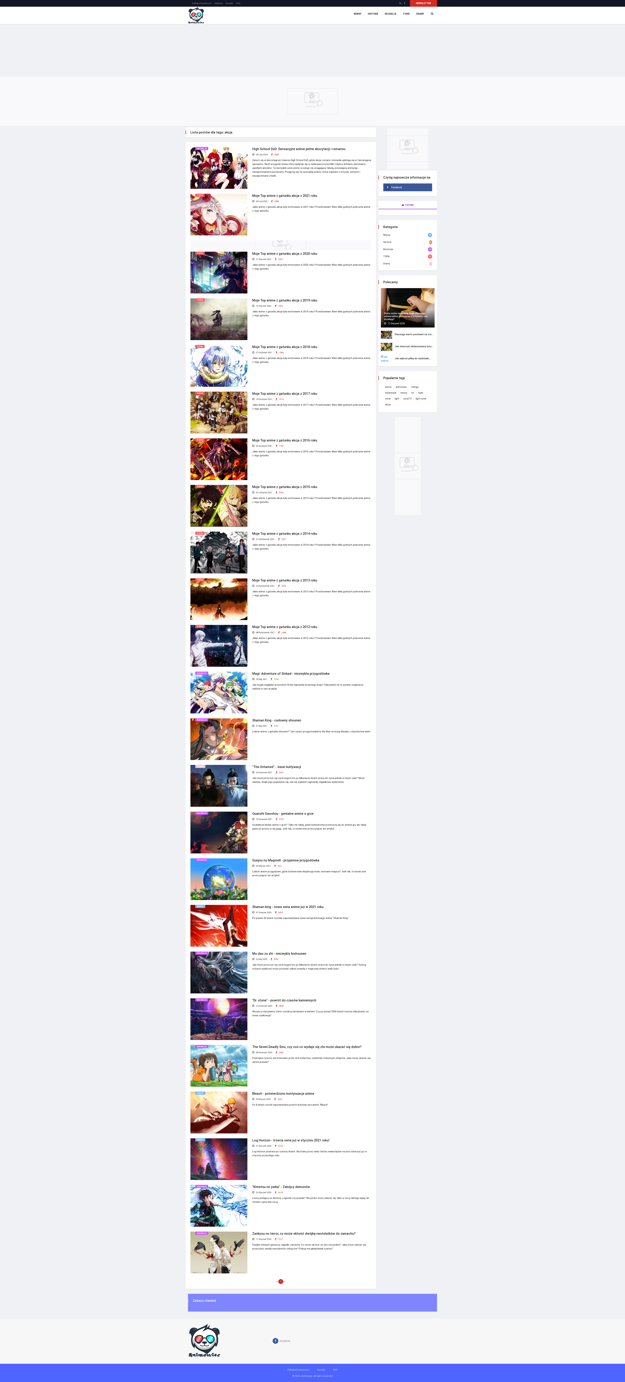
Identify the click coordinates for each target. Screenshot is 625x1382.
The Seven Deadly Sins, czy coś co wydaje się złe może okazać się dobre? (306, 1047)
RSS (238, 3)
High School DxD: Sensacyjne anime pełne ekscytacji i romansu (298, 149)
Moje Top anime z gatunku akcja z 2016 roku (284, 440)
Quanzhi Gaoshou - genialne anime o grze (282, 814)
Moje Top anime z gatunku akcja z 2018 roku (284, 347)
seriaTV (407, 398)
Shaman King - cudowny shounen (276, 720)
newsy (403, 392)
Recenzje (390, 14)
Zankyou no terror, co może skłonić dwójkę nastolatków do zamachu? (303, 1233)
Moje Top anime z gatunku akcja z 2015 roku (284, 487)
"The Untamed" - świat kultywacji (276, 767)
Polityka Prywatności (201, 3)
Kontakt (229, 3)
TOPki (406, 14)
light (397, 398)
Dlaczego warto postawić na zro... (414, 334)
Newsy (357, 14)
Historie (373, 14)
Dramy (420, 14)
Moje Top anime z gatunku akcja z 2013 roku (284, 580)
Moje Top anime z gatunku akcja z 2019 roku (284, 300)
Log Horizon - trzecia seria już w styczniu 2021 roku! (290, 1140)
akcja (388, 404)
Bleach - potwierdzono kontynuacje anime (283, 1094)
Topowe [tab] (409, 205)
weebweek (390, 392)
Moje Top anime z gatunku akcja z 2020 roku (284, 254)
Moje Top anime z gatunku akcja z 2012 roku (284, 627)
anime (388, 387)
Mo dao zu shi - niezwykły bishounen (279, 954)
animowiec (401, 387)
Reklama (219, 3)
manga (414, 387)
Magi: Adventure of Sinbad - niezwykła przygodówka (291, 674)
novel (388, 398)
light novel (421, 398)
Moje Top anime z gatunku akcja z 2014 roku (284, 534)
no (412, 392)
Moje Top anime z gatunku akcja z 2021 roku (284, 196)
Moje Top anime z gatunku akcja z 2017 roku (284, 394)
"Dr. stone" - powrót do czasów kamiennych (284, 1000)
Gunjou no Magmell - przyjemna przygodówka (285, 860)
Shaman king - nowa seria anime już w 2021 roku (287, 907)
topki (420, 392)
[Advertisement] (312, 48)
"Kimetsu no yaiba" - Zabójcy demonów (281, 1187)
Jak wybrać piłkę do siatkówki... (413, 358)
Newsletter (423, 3)
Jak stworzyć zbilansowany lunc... (414, 346)
